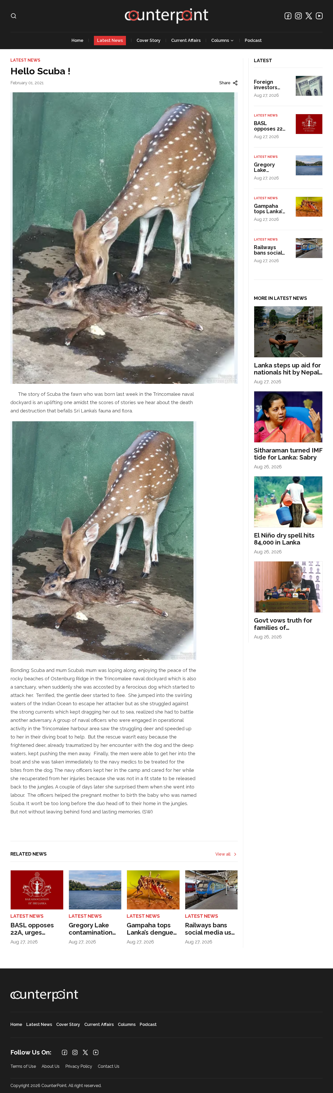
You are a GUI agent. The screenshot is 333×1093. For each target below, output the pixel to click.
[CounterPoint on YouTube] (319, 15)
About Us (51, 1066)
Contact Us (108, 1066)
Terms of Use (23, 1066)
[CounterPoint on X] (308, 15)
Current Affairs (186, 40)
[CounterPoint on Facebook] (288, 15)
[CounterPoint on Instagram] (298, 15)
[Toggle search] (13, 16)
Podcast (253, 40)
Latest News (110, 40)
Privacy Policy (78, 1066)
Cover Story (149, 40)
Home (77, 40)
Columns (220, 40)
